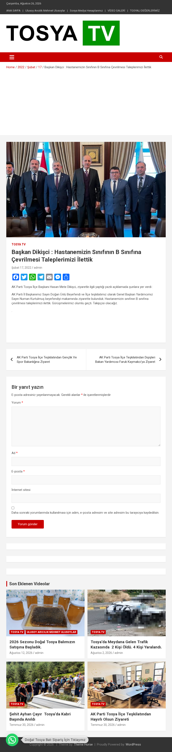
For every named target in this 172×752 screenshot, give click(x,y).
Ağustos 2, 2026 (101, 652)
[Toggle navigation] (11, 57)
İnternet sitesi (21, 490)
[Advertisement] (86, 101)
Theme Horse (83, 744)
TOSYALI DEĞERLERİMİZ (145, 10)
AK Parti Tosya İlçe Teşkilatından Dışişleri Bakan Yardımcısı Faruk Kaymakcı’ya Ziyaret (125, 359)
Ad (15, 453)
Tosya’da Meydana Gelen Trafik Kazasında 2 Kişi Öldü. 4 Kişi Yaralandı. (126, 644)
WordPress (133, 744)
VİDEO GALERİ (116, 10)
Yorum (17, 402)
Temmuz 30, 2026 (21, 724)
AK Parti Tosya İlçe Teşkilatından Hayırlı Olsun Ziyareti (121, 717)
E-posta (18, 471)
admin (38, 267)
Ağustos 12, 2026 (21, 652)
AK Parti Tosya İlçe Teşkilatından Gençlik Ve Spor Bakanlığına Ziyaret (47, 359)
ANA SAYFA (13, 10)
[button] (12, 740)
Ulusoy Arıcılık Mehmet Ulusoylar (45, 10)
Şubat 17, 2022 (21, 267)
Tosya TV (19, 244)
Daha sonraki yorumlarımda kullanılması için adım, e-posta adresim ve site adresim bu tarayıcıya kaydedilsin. (85, 513)
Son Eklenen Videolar (29, 583)
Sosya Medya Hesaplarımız (86, 10)
